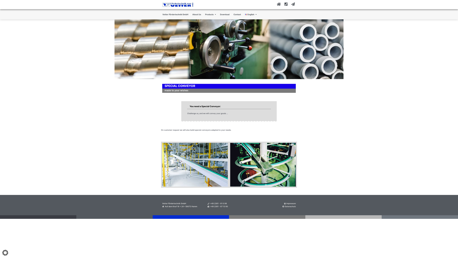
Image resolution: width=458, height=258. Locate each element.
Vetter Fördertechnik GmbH (175, 14)
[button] (5, 252)
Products (209, 14)
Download (224, 14)
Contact (237, 14)
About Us (196, 14)
